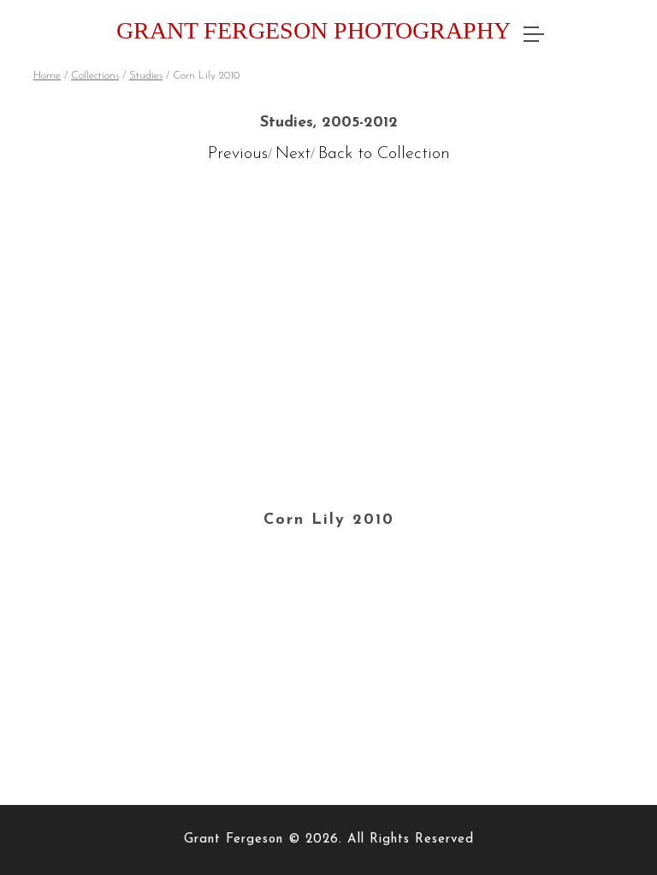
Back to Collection (384, 153)
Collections (95, 75)
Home (47, 75)
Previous (238, 153)
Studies (146, 75)
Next (293, 153)
